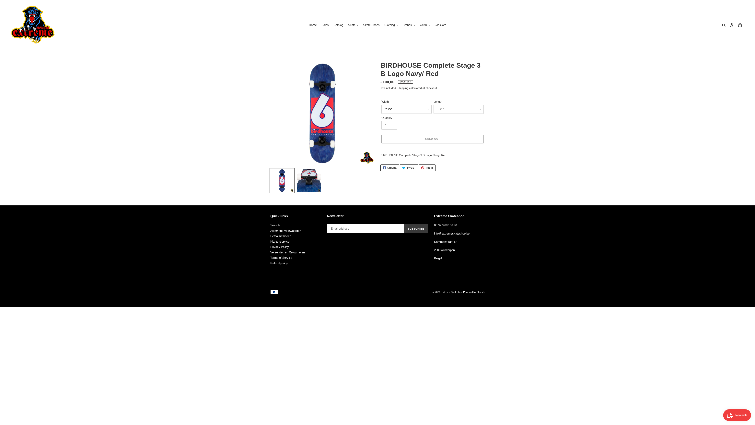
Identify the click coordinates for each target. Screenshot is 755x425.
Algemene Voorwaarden (285, 230)
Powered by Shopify (474, 292)
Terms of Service (281, 257)
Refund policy (279, 263)
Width (385, 101)
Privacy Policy (279, 247)
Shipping (403, 88)
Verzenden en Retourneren (287, 252)
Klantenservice (279, 241)
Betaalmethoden (280, 236)
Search (275, 225)
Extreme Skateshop (452, 292)
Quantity (386, 117)
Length (438, 101)
